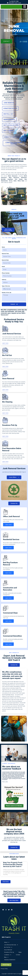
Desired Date (5, 260)
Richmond (24, 177)
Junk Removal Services (10, 944)
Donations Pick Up (9, 952)
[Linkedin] (11, 909)
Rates (20, 952)
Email (3, 266)
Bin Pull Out (7, 947)
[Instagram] (6, 909)
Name (3, 247)
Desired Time (5, 253)
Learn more (5, 343)
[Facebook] (3, 909)
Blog (5, 957)
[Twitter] (9, 909)
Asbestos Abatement (9, 959)
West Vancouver (14, 177)
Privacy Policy (4, 968)
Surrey (10, 180)
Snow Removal (8, 949)
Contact (18, 954)
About (5, 942)
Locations (6, 954)
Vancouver (15, 176)
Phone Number (6, 273)
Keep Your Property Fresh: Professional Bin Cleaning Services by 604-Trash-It (13, 864)
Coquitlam (10, 179)
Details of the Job (6, 292)
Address (4, 279)
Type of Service (6, 286)
